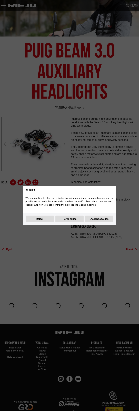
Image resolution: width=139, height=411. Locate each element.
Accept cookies (99, 218)
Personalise (69, 218)
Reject (39, 218)
